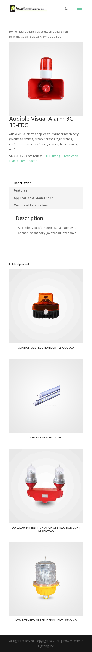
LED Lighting (26, 31)
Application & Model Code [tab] (33, 198)
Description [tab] (22, 183)
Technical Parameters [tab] (31, 205)
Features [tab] (20, 190)
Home (13, 31)
